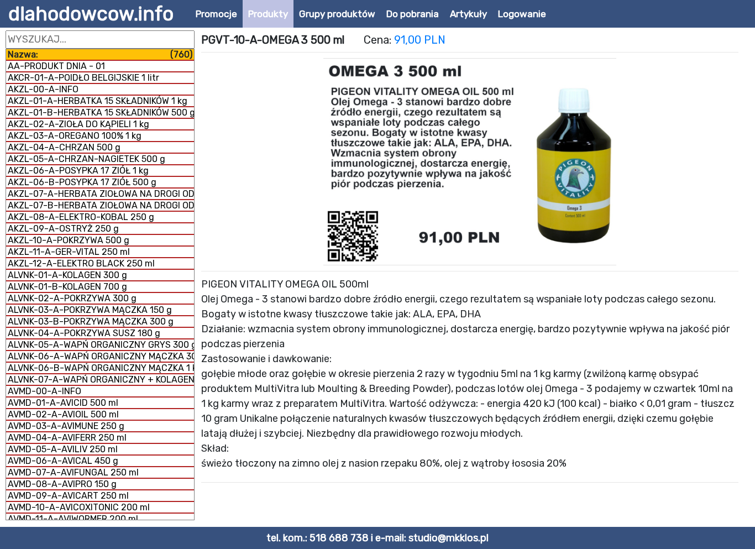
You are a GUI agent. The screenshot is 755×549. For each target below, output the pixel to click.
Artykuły (468, 13)
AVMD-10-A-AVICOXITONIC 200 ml (79, 507)
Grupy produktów (337, 13)
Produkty (268, 13)
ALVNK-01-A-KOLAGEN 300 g (67, 275)
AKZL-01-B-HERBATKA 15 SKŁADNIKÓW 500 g (101, 112)
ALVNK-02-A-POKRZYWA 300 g (72, 298)
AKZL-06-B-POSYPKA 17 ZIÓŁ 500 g (82, 182)
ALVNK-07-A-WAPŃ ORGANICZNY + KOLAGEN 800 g (101, 379)
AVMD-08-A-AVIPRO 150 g (62, 484)
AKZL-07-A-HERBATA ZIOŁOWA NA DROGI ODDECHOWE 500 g (101, 194)
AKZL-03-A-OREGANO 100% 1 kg (74, 135)
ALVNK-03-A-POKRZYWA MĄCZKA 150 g (90, 310)
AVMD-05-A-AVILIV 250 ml (63, 449)
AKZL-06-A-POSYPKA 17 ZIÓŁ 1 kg (78, 170)
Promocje (216, 13)
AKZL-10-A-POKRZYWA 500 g (68, 240)
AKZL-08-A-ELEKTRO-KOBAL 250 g (81, 217)
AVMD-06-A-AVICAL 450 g (63, 461)
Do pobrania (412, 13)
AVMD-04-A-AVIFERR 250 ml (67, 437)
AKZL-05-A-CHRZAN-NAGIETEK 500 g (86, 159)
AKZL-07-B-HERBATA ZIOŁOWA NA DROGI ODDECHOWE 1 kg (101, 205)
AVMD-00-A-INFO (44, 391)
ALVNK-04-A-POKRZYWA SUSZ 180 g (84, 333)
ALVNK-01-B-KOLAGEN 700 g (67, 286)
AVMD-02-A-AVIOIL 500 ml (63, 414)
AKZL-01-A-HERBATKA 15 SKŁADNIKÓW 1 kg (97, 101)
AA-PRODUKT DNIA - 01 (56, 66)
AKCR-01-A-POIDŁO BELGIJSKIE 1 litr (83, 77)
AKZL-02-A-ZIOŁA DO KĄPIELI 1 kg (78, 124)
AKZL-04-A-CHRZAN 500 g (64, 147)
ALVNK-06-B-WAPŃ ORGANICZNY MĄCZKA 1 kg (101, 368)
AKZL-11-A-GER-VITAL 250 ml (69, 252)
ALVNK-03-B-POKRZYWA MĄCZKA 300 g (91, 321)
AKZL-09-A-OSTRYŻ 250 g (63, 228)
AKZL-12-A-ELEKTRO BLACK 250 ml (81, 263)
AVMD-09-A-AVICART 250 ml (68, 495)
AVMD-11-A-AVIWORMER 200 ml (73, 519)
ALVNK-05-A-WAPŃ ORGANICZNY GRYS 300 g (101, 344)
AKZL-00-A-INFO (43, 89)
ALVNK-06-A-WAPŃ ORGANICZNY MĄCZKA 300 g (101, 356)
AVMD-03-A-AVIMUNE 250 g (66, 426)
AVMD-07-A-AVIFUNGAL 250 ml (73, 472)
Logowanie (522, 13)
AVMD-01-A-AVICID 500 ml (63, 403)
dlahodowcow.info (91, 13)
